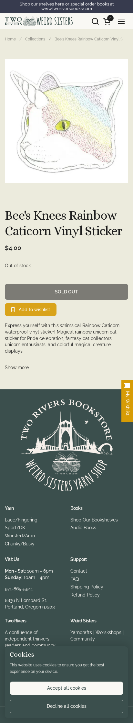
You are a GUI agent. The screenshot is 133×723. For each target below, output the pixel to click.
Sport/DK (15, 527)
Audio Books (83, 527)
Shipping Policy (86, 586)
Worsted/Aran (20, 535)
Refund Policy (85, 594)
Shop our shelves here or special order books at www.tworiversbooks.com (67, 6)
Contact (78, 571)
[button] (95, 21)
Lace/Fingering (21, 519)
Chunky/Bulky (20, 543)
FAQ (74, 579)
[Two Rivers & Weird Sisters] (39, 21)
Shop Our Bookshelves (94, 519)
